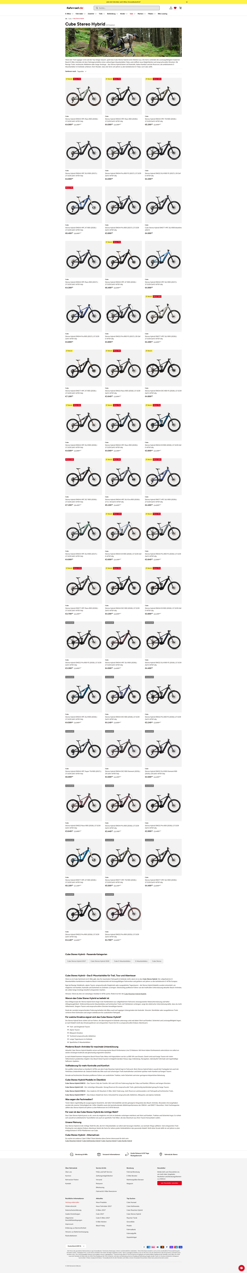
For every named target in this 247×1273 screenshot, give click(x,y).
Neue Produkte (101, 1202)
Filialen (150, 14)
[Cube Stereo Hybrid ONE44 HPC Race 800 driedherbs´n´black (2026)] (83, 96)
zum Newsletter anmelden (169, 1183)
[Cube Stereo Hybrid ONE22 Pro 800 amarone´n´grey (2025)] (123, 911)
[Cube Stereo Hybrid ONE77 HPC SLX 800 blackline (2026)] (163, 857)
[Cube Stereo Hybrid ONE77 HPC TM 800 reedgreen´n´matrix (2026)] (123, 857)
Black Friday (100, 1226)
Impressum (69, 1224)
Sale (131, 14)
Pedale (129, 1226)
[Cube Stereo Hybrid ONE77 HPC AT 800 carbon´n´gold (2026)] (83, 368)
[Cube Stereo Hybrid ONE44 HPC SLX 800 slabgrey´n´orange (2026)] (83, 422)
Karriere (68, 1176)
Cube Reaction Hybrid (73, 1141)
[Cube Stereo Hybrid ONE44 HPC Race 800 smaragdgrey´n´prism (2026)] (123, 422)
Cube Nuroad (131, 1202)
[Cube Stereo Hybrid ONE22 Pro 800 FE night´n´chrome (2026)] (83, 639)
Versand (99, 1180)
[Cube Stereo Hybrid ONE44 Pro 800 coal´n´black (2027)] (123, 204)
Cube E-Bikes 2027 (103, 1218)
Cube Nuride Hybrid (125, 1141)
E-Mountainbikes (141, 961)
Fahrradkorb (131, 1229)
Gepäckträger (132, 1237)
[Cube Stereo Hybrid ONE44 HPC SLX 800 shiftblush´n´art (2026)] (123, 639)
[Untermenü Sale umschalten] (134, 14)
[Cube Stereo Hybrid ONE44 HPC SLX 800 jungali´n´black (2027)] (83, 531)
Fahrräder (79, 14)
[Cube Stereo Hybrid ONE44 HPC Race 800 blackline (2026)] (123, 96)
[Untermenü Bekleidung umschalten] (117, 14)
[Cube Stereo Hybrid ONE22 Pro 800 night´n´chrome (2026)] (83, 911)
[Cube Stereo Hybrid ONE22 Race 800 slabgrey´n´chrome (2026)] (123, 368)
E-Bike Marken (101, 1222)
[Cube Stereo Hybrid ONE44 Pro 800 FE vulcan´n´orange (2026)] (163, 531)
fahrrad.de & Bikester (75, 1266)
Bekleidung (111, 14)
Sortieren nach (70, 71)
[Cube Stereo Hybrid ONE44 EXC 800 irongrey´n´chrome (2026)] (123, 585)
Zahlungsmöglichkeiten (104, 1176)
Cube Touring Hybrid (109, 1141)
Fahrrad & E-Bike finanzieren (106, 1191)
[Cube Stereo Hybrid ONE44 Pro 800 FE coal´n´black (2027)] (123, 150)
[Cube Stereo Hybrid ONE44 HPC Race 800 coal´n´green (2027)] (83, 259)
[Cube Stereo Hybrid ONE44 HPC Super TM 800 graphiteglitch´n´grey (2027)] (83, 748)
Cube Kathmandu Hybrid (91, 1141)
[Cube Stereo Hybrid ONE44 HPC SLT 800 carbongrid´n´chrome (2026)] (83, 476)
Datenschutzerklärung (73, 1210)
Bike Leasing (162, 14)
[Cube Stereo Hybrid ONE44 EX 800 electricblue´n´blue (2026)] (163, 422)
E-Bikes (68, 14)
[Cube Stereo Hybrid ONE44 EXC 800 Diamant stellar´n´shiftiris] (123, 748)
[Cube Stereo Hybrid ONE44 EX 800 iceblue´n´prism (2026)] (123, 531)
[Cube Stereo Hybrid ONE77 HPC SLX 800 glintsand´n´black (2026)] (163, 313)
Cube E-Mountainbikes (122, 961)
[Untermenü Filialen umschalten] (155, 14)
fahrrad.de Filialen (72, 1180)
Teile (100, 14)
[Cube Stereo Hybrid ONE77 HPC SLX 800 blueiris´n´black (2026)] (163, 476)
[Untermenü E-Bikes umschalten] (72, 14)
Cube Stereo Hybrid (134, 1214)
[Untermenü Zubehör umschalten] (96, 14)
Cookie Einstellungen (72, 1214)
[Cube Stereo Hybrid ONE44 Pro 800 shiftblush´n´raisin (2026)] (123, 803)
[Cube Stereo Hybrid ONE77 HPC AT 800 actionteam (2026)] (83, 857)
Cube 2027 (100, 1214)
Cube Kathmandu (133, 1206)
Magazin (130, 1183)
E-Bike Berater (132, 1176)
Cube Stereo (156, 961)
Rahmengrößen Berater (135, 1180)
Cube (70, 18)
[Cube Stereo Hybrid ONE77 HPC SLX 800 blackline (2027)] (163, 204)
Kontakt (68, 1183)
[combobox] (127, 8)
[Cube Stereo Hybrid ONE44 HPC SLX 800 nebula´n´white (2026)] (83, 694)
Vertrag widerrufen (72, 1202)
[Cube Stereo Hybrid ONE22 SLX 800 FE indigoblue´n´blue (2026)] (163, 639)
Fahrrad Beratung (133, 1172)
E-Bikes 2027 (101, 1210)
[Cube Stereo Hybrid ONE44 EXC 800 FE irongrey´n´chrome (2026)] (163, 368)
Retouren (99, 1183)
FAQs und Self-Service (104, 1172)
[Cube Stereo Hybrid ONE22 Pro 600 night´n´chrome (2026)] (163, 803)
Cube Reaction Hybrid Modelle (135, 994)
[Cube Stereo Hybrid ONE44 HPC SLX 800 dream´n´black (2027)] (163, 259)
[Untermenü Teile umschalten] (104, 14)
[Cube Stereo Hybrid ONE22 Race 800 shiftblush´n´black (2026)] (83, 803)
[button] (175, 8)
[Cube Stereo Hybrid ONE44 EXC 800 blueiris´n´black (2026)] (123, 694)
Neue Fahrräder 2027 (104, 1206)
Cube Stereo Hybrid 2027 (76, 961)
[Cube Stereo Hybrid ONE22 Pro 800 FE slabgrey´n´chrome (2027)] (123, 313)
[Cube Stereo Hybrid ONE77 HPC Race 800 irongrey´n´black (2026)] (83, 585)
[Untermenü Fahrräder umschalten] (85, 14)
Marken (140, 14)
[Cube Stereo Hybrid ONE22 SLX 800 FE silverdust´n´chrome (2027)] (163, 150)
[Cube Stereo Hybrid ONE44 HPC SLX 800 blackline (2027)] (83, 150)
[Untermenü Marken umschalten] (145, 14)
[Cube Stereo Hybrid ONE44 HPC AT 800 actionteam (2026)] (83, 204)
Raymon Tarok (132, 1218)
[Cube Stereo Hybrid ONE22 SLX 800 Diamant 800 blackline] (163, 748)
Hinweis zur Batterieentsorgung (76, 1232)
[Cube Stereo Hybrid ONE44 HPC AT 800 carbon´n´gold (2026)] (123, 259)
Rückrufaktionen (71, 1236)
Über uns (68, 1172)
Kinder (122, 14)
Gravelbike (131, 1222)
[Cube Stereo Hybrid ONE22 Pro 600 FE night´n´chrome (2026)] (163, 694)
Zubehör (91, 14)
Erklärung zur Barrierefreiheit (75, 1228)
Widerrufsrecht (70, 1206)
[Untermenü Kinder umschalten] (127, 14)
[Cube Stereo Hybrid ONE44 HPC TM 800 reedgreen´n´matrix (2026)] (163, 96)
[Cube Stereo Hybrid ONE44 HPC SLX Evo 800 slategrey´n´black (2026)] (123, 476)
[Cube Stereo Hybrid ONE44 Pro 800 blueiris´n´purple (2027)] (83, 313)
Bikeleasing (100, 1187)
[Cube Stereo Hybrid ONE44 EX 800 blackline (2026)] (163, 585)
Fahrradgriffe (131, 1233)
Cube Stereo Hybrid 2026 (100, 961)
